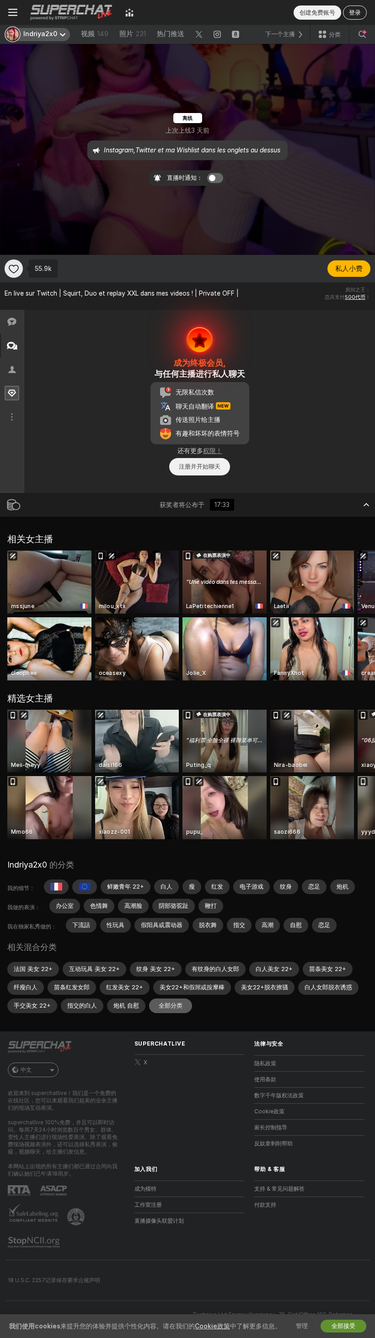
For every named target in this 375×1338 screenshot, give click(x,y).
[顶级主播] (129, 12)
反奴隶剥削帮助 (273, 1143)
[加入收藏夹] (14, 268)
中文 (26, 1070)
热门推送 (170, 34)
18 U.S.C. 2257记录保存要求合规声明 (54, 1280)
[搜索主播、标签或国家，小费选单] (362, 34)
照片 (132, 34)
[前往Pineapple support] (76, 1216)
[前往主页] (71, 12)
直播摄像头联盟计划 (159, 1221)
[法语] (56, 886)
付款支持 (265, 1205)
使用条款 (265, 1079)
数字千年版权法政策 (279, 1095)
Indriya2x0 (27, 864)
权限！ (212, 450)
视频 (94, 34)
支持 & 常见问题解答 (279, 1189)
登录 (355, 12)
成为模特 (145, 1189)
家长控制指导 (270, 1127)
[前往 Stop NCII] (35, 1242)
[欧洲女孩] (84, 886)
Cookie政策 (269, 1111)
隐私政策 (265, 1063)
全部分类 (170, 1005)
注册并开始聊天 (199, 466)
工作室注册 (148, 1205)
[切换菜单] (13, 12)
